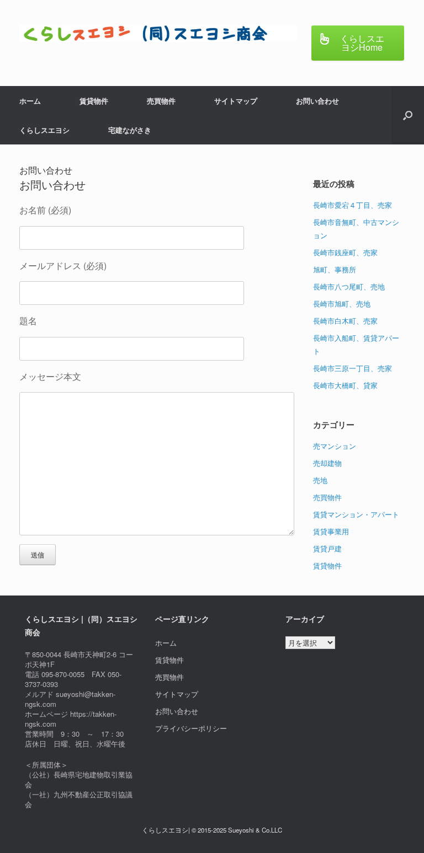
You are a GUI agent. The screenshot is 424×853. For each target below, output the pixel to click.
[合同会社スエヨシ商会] (158, 33)
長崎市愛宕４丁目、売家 (352, 205)
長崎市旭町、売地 (341, 303)
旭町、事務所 (334, 269)
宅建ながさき (129, 130)
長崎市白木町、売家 (345, 320)
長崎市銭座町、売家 (345, 252)
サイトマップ (235, 100)
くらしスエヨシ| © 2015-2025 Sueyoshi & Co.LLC (212, 829)
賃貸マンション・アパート (356, 514)
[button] (407, 115)
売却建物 (327, 463)
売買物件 (161, 100)
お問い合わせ (317, 100)
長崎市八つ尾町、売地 (349, 286)
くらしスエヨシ (44, 130)
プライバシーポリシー (191, 728)
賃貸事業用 (331, 531)
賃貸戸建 (327, 548)
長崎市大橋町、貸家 (345, 385)
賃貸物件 (94, 100)
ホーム (30, 100)
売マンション (334, 446)
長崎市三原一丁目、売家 (352, 368)
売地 (320, 480)
